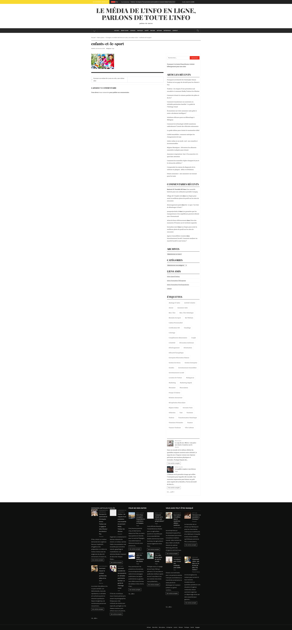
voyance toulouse (175, 427)
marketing (172, 383)
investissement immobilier (187, 368)
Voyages (132, 30)
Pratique (140, 30)
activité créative (189, 303)
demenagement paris (174, 205)
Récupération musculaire (177, 403)
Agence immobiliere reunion (176, 236)
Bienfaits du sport (175, 318)
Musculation (184, 388)
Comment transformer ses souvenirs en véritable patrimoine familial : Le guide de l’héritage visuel (181, 104)
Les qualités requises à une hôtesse (185, 469)
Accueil (116, 30)
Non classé (140, 513)
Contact (175, 30)
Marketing (139, 553)
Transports (177, 557)
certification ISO (174, 328)
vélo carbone (189, 427)
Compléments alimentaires (178, 338)
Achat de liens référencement (177, 220)
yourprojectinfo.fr (173, 211)
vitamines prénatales (176, 422)
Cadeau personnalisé (176, 323)
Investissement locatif (176, 373)
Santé (147, 30)
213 (95, 618)
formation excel (172, 227)
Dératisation (188, 348)
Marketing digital (186, 383)
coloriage (172, 333)
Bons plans (124, 30)
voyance (190, 422)
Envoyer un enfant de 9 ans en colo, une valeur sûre (108, 79)
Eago (113, 48)
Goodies (171, 368)
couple (193, 338)
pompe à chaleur (174, 393)
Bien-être (172, 313)
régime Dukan (174, 408)
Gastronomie (103, 566)
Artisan (159, 30)
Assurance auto (182, 308)
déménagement (174, 348)
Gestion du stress (175, 363)
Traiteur (171, 418)
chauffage (187, 328)
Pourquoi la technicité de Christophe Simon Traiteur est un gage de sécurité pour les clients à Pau (183, 82)
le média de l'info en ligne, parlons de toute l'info (146, 14)
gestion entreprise (191, 363)
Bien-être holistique (187, 313)
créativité (172, 343)
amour (171, 308)
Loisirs (175, 627)
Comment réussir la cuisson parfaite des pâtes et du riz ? (131, 2)
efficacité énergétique (176, 353)
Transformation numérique (187, 418)
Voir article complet (174, 463)
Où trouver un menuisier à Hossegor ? (196, 517)
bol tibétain (189, 318)
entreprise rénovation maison (179, 358)
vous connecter (104, 92)
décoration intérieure (186, 343)
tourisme (190, 413)
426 (171, 492)
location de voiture (175, 378)
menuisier (172, 388)
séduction (172, 413)
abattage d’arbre (174, 303)
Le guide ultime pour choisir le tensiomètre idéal (183, 130)
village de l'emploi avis (174, 196)
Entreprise (167, 30)
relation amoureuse (175, 398)
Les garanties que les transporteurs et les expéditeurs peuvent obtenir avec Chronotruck (183, 214)
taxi (181, 413)
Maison (152, 30)
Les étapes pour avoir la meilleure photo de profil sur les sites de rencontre (183, 198)
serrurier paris (188, 408)
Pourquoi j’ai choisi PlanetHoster (178, 64)
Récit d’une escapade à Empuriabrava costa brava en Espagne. (140, 519)
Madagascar (190, 378)
